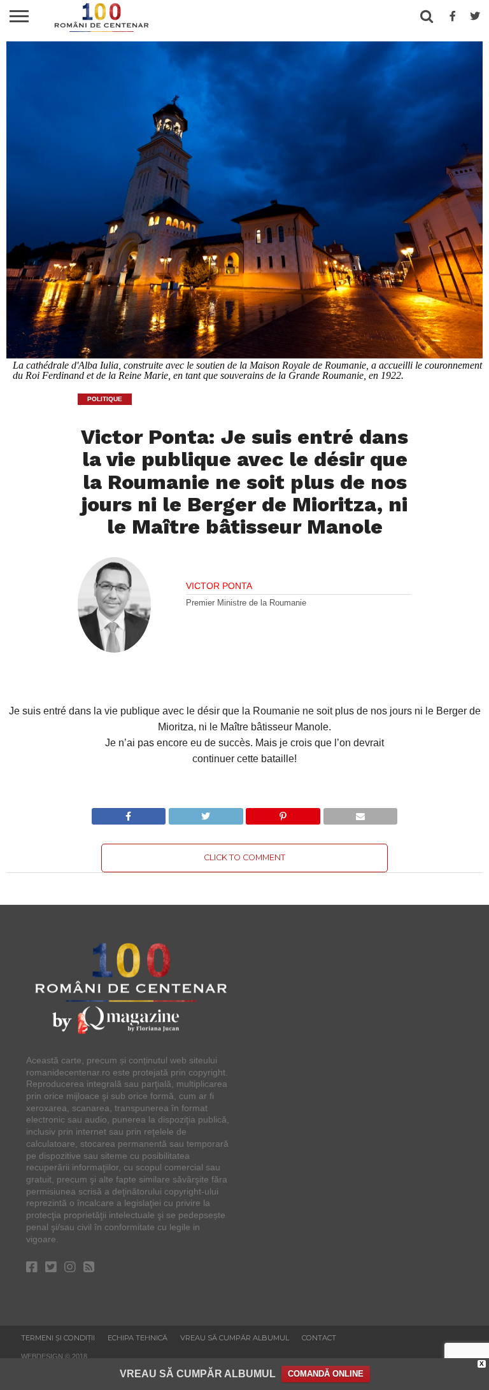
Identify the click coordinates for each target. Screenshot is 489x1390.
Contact (319, 1337)
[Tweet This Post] (205, 812)
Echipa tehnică (137, 1337)
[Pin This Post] (283, 812)
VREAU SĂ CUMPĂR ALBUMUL (198, 1373)
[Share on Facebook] (129, 812)
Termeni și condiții (58, 1337)
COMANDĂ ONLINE (326, 1374)
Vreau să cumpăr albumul (234, 1337)
